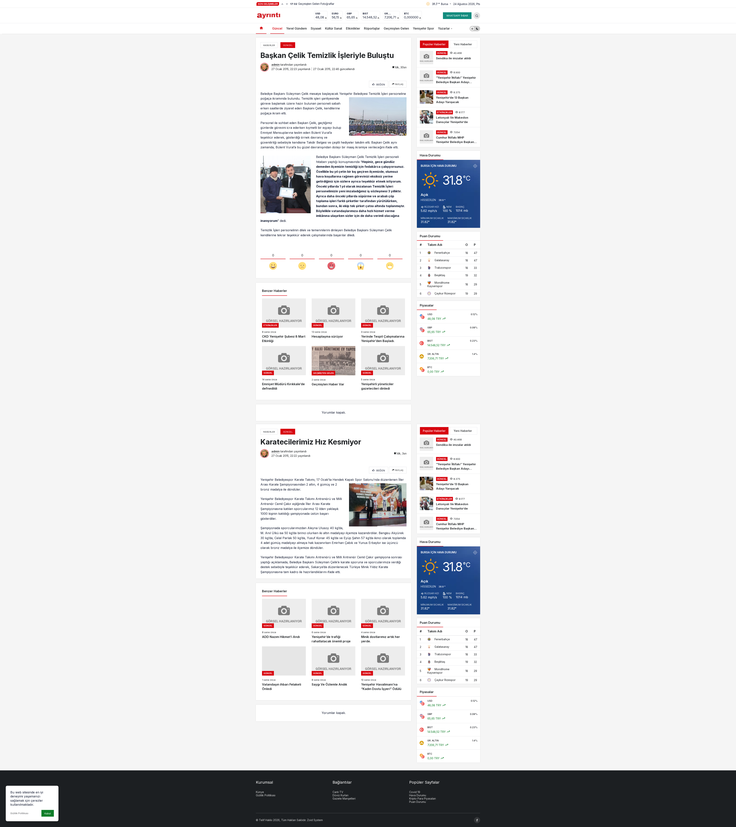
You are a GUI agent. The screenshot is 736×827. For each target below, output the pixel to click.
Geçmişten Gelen (396, 28)
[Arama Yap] (476, 15)
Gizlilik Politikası (19, 813)
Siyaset (316, 28)
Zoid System (315, 820)
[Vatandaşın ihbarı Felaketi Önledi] (284, 668)
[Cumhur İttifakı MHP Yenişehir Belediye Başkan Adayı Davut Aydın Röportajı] (448, 137)
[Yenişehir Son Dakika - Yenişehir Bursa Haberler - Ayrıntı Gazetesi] (269, 15)
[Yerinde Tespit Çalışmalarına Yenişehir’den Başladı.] (383, 320)
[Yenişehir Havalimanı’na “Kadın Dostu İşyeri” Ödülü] (383, 668)
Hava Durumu (417, 795)
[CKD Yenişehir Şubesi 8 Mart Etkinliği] (284, 320)
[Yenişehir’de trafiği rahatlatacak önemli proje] (334, 621)
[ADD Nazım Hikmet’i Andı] (284, 621)
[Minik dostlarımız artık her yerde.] (383, 621)
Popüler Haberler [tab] (434, 44)
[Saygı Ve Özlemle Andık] (334, 668)
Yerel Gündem (296, 28)
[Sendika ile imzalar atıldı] (448, 57)
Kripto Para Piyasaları (422, 798)
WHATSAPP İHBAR (457, 15)
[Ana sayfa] (261, 28)
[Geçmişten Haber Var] (334, 368)
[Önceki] (282, 4)
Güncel (277, 28)
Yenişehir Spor (423, 28)
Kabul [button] (47, 813)
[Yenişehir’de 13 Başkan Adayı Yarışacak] (448, 97)
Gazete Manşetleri (344, 798)
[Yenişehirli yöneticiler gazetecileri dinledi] (383, 368)
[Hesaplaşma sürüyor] (334, 320)
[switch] (475, 28)
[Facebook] (477, 820)
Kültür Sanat (333, 28)
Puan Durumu (417, 801)
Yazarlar (444, 28)
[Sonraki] (287, 4)
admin (275, 64)
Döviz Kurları (340, 795)
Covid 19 (414, 792)
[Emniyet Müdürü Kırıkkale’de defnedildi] (284, 368)
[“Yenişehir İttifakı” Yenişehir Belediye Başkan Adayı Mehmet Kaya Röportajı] (448, 77)
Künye (260, 792)
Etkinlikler (353, 28)
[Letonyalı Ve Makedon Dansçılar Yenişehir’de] (448, 117)
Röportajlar (372, 28)
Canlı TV (338, 792)
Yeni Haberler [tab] (463, 44)
